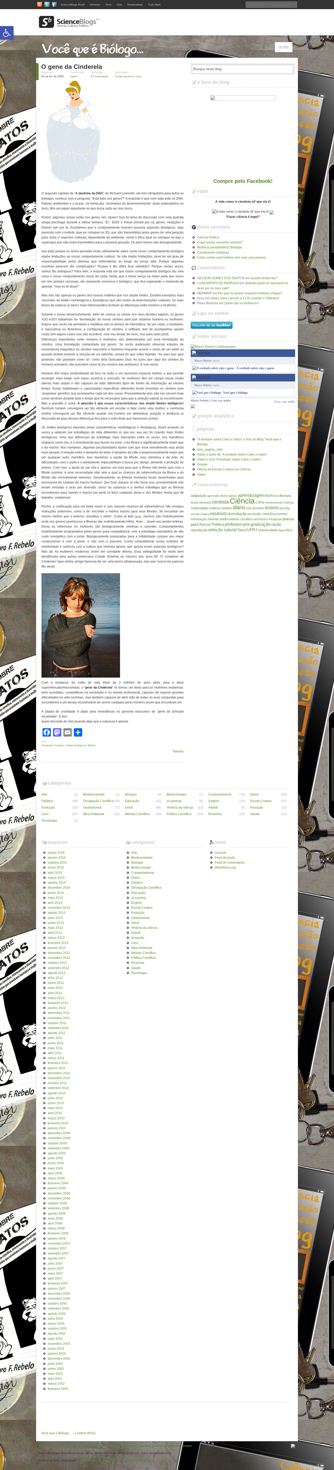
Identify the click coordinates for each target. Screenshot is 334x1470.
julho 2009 (55, 1158)
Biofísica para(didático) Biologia (219, 247)
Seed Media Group (88, 1460)
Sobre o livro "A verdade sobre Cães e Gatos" (229, 459)
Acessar (220, 852)
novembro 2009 (59, 1138)
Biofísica (272, 496)
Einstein (258, 508)
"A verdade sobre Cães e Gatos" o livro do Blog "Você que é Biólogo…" (239, 442)
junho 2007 (56, 1268)
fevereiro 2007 (58, 1283)
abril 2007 (55, 1278)
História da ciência (180, 807)
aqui (138, 516)
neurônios (260, 519)
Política (217, 524)
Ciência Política (208, 237)
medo (223, 519)
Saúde (255, 814)
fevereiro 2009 (58, 1183)
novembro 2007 (59, 1243)
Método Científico (137, 814)
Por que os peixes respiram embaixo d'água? (250, 293)
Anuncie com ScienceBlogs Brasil (97, 1446)
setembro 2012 (58, 968)
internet (213, 519)
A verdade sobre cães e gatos (255, 368)
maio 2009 (55, 1168)
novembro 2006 (59, 1298)
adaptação (198, 496)
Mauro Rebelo (203, 360)
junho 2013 (56, 923)
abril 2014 (55, 903)
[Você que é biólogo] (206, 393)
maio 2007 (55, 1273)
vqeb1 (74, 76)
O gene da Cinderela (71, 66)
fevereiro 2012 (58, 1003)
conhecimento (274, 502)
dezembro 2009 (59, 1133)
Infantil (213, 807)
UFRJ (252, 530)
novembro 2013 (59, 908)
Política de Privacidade (136, 1446)
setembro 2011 (58, 1028)
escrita (284, 508)
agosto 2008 (56, 1213)
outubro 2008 (57, 1203)
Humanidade (135, 4)
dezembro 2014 (59, 887)
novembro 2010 (59, 1078)
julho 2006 (55, 1318)
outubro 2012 (57, 963)
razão (276, 524)
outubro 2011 (57, 1023)
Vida (119, 4)
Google (202, 464)
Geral (129, 807)
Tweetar (178, 751)
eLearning (174, 801)
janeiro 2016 (57, 857)
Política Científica (179, 814)
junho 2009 (56, 1163)
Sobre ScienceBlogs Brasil (56, 1446)
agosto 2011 (56, 1033)
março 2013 (56, 938)
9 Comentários (99, 76)
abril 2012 (55, 993)
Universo (95, 4)
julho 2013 (55, 918)
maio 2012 (55, 988)
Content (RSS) (85, 1433)
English (213, 801)
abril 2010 (55, 1113)
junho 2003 (56, 1349)
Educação (132, 801)
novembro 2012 (59, 958)
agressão (213, 495)
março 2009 (56, 1178)
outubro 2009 (57, 1143)
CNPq (259, 502)
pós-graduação (257, 524)
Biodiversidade (94, 794)
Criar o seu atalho (284, 377)
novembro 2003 (59, 1344)
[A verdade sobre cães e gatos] (213, 368)
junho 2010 (56, 1103)
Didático (47, 801)
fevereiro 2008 (58, 1233)
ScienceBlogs (111, 1460)
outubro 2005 (57, 1328)
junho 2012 (56, 983)
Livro (138, 76)
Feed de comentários (230, 862)
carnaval (205, 502)
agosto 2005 (56, 1333)
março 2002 (56, 1383)
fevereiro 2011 (58, 1063)
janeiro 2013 (57, 948)
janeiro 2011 (56, 1068)
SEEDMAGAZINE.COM (135, 1460)
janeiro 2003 (57, 1353)
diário (239, 507)
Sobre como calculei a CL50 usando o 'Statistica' (244, 298)
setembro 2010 (58, 1088)
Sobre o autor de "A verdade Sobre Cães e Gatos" (232, 454)
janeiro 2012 (57, 1008)
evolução (239, 514)
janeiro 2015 (57, 883)
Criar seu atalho (221, 400)
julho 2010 (55, 1098)
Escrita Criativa (261, 801)
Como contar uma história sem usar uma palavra (231, 257)
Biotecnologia (176, 794)
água (281, 530)
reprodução (199, 530)
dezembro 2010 (59, 1073)
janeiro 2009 (57, 1188)
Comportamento (124, 76)
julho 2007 (55, 1263)
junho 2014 (56, 893)
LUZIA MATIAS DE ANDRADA (218, 283)
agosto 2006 (56, 1314)
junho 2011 (56, 1043)
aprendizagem (251, 495)
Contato (187, 1446)
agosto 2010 (56, 1093)
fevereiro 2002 (58, 1389)
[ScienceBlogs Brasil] (69, 26)
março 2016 (56, 852)
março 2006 (56, 1323)
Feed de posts (225, 857)
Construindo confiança (213, 252)
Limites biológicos (75, 745)
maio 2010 (55, 1108)
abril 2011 (55, 1053)
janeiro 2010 (57, 1128)
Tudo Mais (154, 4)
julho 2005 (55, 1339)
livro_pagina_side (210, 449)
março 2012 (56, 998)
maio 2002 (55, 1374)
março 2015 (56, 878)
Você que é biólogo (235, 393)
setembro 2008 (58, 1208)
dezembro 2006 (59, 1293)
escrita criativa (200, 514)
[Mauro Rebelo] (193, 406)
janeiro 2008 (57, 1238)
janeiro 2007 (57, 1288)
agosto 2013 (56, 913)
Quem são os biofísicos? (241, 303)
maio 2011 (55, 1048)
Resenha (215, 814)
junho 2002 (56, 1369)
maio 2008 (55, 1218)
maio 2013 (55, 928)
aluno (224, 496)
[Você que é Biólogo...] (93, 55)
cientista (220, 502)
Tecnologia (49, 820)
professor (233, 524)
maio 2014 (55, 898)
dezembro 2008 (59, 1193)
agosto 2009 (56, 1153)
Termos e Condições (167, 1446)
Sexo (241, 530)
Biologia (285, 496)
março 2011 (56, 1058)
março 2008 (56, 1228)
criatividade (199, 508)
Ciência (242, 501)
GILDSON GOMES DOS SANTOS (220, 278)
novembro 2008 (59, 1198)
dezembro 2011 (59, 1013)
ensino (272, 507)
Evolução (48, 807)
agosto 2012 (56, 973)
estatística (220, 513)
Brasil (194, 502)
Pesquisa (275, 519)
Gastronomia (92, 807)
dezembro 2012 (59, 953)
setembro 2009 (58, 1148)
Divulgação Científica (98, 801)
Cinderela (47, 745)
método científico (241, 519)
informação (199, 519)
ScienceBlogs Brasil (73, 4)
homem (59, 745)
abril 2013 (55, 933)
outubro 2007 (57, 1248)
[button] (7, 33)
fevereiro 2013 (58, 943)
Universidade (268, 530)
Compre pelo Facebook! (243, 181)
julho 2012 (55, 978)
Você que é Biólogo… (56, 1433)
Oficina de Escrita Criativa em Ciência (223, 469)
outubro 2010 (57, 1083)
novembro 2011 (59, 1018)
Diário (254, 794)
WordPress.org (225, 867)
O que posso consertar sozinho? (220, 242)
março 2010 (56, 1118)
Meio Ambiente (93, 814)
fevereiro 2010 (58, 1123)
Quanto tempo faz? (263, 278)
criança (288, 502)
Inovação (256, 807)
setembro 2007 (58, 1253)
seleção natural (222, 529)
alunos (233, 495)
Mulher (92, 745)
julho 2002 (55, 1364)
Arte (44, 794)
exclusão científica (261, 514)
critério (214, 508)
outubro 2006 (57, 1303)
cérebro (226, 508)
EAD (249, 508)
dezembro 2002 (59, 1358)
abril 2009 (55, 1173)
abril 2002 (55, 1379)
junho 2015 (56, 867)
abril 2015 (55, 873)
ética (288, 530)
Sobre (201, 474)
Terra (108, 4)
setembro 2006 (58, 1308)
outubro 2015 (57, 862)
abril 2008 (55, 1223)
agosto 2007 (56, 1258)
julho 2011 (55, 1038)
